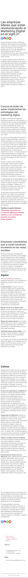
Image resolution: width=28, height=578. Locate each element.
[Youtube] (10, 38)
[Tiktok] (12, 547)
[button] (14, 15)
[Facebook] (2, 38)
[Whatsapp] (7, 38)
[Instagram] (4, 38)
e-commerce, (10, 278)
